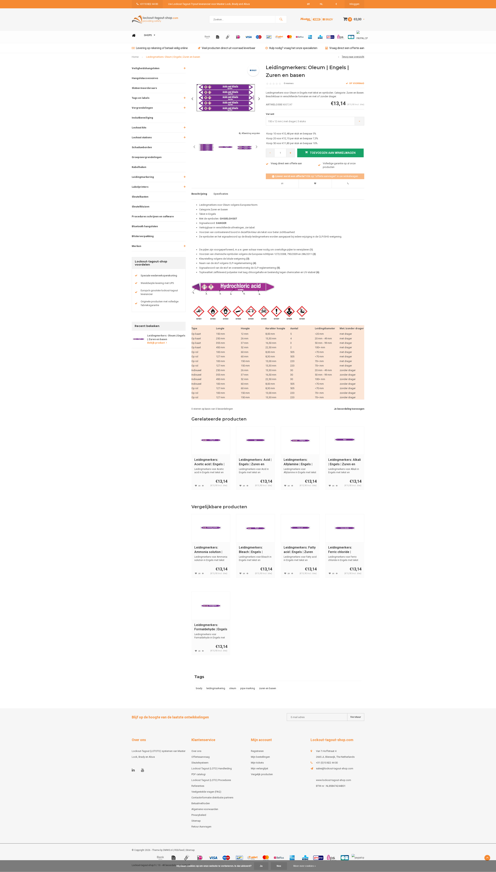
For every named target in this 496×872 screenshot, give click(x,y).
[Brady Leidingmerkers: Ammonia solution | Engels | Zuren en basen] (211, 528)
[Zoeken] (281, 19)
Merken (136, 246)
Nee (279, 866)
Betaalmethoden (200, 803)
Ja (261, 866)
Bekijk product (156, 342)
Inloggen (354, 4)
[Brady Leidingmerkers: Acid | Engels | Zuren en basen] (255, 440)
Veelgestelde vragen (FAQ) (206, 791)
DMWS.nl (168, 850)
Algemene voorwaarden (204, 809)
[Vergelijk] (308, 4)
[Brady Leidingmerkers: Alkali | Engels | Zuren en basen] (344, 440)
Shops (148, 35)
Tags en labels (140, 97)
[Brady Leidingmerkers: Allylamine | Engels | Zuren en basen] (300, 440)
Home (134, 35)
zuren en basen (267, 688)
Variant (270, 114)
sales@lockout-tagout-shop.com (334, 768)
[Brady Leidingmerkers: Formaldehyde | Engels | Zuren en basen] (211, 606)
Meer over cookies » (304, 866)
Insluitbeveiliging (142, 117)
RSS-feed (179, 850)
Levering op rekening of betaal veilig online (162, 48)
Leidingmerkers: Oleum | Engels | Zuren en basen (173, 56)
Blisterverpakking (143, 236)
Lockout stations (142, 137)
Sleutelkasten (140, 196)
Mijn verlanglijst (259, 768)
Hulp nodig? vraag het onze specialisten (293, 48)
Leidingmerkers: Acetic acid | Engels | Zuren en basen (209, 462)
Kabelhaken (139, 167)
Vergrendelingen (142, 107)
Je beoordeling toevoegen (349, 409)
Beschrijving (199, 193)
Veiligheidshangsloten (145, 68)
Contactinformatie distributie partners (212, 797)
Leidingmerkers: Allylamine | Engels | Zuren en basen (298, 462)
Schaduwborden (142, 147)
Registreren (257, 751)
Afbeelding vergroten (251, 133)
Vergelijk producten (262, 774)
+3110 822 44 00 (149, 4)
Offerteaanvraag (200, 756)
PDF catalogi (198, 774)
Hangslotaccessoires (145, 78)
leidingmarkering (215, 688)
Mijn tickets (257, 762)
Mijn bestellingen (260, 756)
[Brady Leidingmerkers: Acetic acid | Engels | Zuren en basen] (211, 440)
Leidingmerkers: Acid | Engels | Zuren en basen (255, 462)
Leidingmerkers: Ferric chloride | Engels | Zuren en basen (341, 550)
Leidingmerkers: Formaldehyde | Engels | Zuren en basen (210, 627)
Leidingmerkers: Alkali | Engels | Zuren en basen (344, 462)
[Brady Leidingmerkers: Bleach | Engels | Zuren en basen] (255, 528)
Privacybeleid (198, 815)
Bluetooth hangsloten (145, 226)
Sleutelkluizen (140, 206)
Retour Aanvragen (201, 826)
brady (199, 688)
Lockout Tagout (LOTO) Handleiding (211, 768)
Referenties (197, 785)
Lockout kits (139, 127)
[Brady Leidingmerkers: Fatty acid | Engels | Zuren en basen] (300, 528)
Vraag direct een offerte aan (346, 48)
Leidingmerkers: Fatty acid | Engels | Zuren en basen (300, 550)
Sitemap (196, 820)
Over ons (196, 751)
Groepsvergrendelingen (147, 157)
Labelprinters (140, 186)
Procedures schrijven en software (153, 216)
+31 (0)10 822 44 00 (327, 762)
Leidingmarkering (143, 176)
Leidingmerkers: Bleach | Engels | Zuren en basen (251, 550)
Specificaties (221, 193)
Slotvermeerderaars (144, 88)
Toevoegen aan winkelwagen (333, 153)
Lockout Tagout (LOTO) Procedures (211, 780)
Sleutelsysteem (199, 762)
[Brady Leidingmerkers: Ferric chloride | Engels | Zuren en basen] (344, 528)
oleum (232, 688)
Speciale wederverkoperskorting (159, 275)
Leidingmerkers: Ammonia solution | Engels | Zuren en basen (208, 550)
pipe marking (247, 688)
